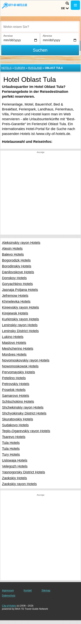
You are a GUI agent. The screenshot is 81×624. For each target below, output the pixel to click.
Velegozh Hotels (15, 466)
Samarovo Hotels (15, 396)
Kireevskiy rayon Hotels (20, 307)
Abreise (47, 35)
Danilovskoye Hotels (18, 272)
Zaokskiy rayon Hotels (19, 484)
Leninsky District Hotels (20, 331)
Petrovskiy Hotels (15, 384)
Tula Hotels (11, 443)
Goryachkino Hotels (17, 284)
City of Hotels (9, 605)
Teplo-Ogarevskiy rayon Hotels (26, 431)
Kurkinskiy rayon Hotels (20, 319)
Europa (20, 67)
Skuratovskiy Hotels (17, 419)
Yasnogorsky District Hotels (23, 472)
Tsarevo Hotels (13, 437)
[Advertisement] (40, 194)
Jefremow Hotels (15, 296)
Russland (35, 67)
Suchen (40, 50)
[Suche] (67, 3)
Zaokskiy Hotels (14, 478)
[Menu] (75, 5)
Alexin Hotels (12, 249)
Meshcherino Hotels (17, 349)
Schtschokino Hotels (18, 402)
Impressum (8, 590)
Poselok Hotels (14, 390)
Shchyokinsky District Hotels (24, 413)
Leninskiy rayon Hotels (20, 325)
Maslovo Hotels (14, 343)
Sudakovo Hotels (15, 425)
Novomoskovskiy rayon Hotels (25, 360)
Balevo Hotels (13, 254)
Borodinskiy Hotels (16, 266)
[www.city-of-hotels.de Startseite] (15, 6)
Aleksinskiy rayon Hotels (21, 243)
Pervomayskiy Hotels (18, 372)
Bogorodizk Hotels (16, 260)
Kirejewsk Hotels (15, 313)
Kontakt (28, 590)
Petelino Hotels (14, 378)
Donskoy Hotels (14, 278)
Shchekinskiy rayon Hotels (22, 407)
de (63, 8)
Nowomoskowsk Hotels (20, 366)
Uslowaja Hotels (14, 460)
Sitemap (45, 590)
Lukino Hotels (12, 337)
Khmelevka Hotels (16, 301)
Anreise (8, 35)
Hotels (6, 67)
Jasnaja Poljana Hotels (20, 290)
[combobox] (40, 27)
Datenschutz (8, 595)
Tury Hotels (11, 454)
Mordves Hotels (14, 354)
